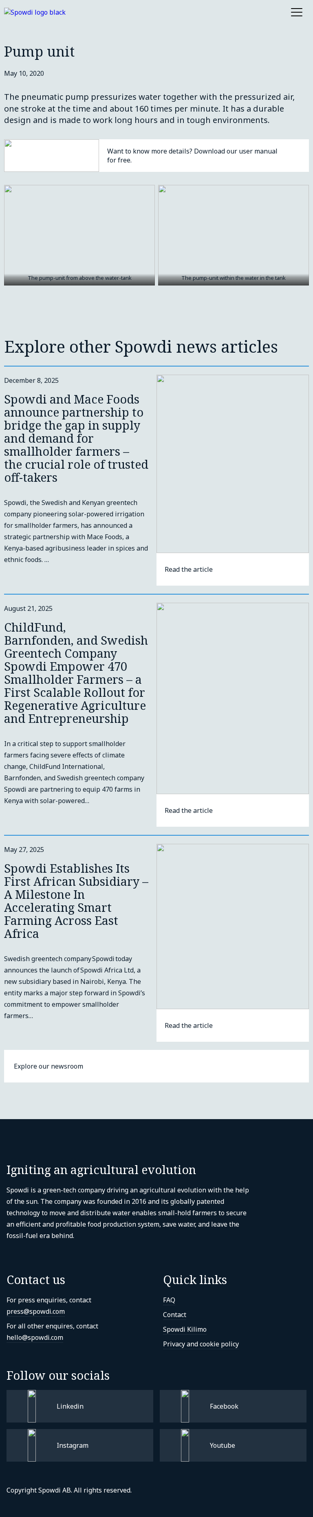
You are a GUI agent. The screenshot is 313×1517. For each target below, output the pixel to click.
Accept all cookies (61, 1492)
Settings (47, 1461)
